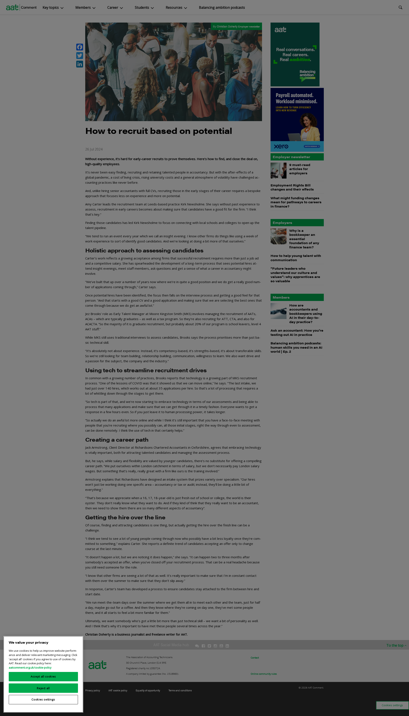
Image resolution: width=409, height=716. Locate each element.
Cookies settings (43, 699)
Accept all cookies (43, 676)
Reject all (43, 688)
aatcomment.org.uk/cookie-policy (30, 667)
